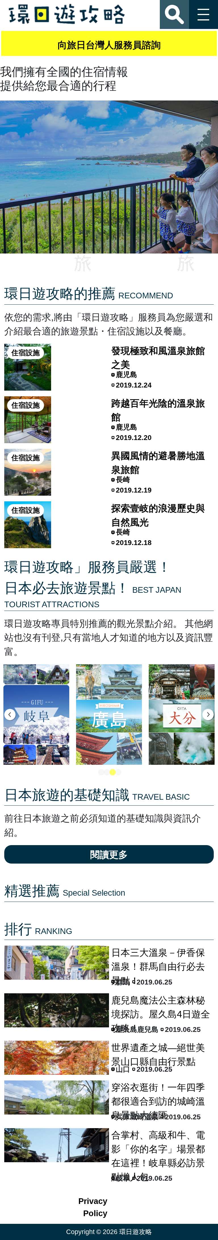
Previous (10, 714)
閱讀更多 (109, 854)
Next (208, 714)
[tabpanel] (36, 714)
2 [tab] (106, 772)
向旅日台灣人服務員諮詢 (109, 45)
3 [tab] (112, 772)
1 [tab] (100, 772)
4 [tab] (117, 772)
